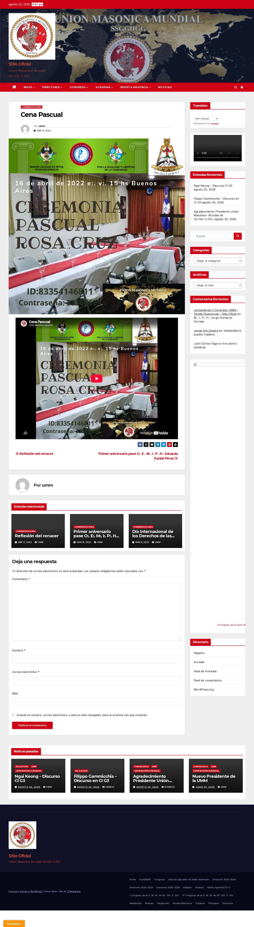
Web (15, 693)
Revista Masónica (134, 87)
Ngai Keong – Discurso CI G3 (213, 185)
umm (42, 126)
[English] (195, 114)
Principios (213, 903)
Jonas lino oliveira (206, 330)
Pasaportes (163, 903)
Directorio (51, 87)
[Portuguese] (205, 114)
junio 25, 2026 (205, 787)
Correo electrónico (25, 672)
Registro (199, 653)
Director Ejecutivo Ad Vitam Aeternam (188, 879)
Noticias (165, 87)
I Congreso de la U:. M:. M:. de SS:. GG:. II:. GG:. (154, 895)
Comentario (21, 579)
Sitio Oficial (20, 64)
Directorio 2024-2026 (141, 887)
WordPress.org (204, 689)
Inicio (28, 87)
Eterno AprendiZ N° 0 (218, 887)
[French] (198, 114)
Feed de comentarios (208, 680)
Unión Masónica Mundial (29, 771)
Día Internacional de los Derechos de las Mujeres (152, 536)
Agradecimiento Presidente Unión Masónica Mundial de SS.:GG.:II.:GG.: (216, 215)
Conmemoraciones (31, 107)
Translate (215, 123)
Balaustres (22, 766)
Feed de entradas (205, 671)
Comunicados (141, 766)
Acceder (199, 662)
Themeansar (74, 891)
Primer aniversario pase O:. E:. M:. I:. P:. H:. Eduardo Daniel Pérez (95, 536)
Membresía (136, 903)
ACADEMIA (103, 87)
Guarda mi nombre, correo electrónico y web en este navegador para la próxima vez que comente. (82, 715)
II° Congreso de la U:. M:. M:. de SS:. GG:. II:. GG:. (208, 895)
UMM (33, 766)
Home (133, 879)
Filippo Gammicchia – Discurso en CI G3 (95, 778)
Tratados (200, 903)
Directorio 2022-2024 (224, 879)
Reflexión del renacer (36, 454)
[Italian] (202, 114)
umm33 (109, 787)
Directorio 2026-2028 (168, 887)
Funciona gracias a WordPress (26, 891)
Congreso (78, 87)
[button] (235, 87)
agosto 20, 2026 (29, 787)
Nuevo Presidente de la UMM (213, 778)
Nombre (18, 650)
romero (169, 787)
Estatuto (187, 887)
